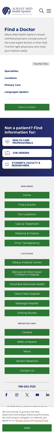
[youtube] (37, 395)
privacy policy (23, 420)
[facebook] (6, 395)
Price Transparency (27, 243)
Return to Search (27, 107)
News (27, 351)
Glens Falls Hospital (27, 293)
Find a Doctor (27, 204)
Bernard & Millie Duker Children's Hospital (27, 273)
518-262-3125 (27, 386)
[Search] (41, 11)
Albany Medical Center (27, 262)
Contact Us (27, 370)
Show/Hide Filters (41, 64)
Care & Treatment (27, 223)
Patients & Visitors (27, 233)
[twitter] (27, 395)
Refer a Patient (27, 342)
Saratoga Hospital (27, 303)
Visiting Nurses (27, 313)
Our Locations (27, 214)
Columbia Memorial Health (27, 284)
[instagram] (16, 395)
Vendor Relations (27, 361)
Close (27, 428)
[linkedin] (47, 395)
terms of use (41, 420)
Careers (27, 332)
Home (27, 195)
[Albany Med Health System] (17, 11)
